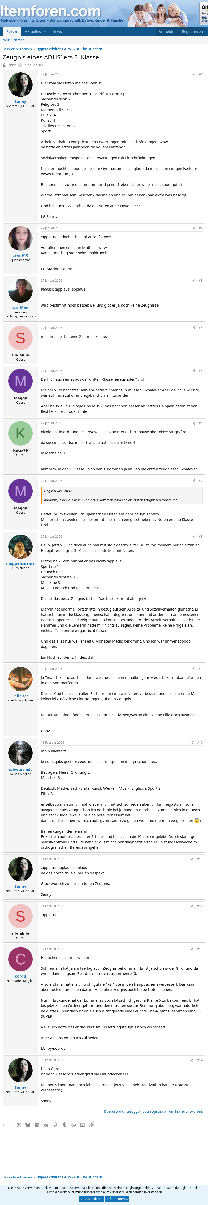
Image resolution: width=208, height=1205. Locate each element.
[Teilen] (193, 75)
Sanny (11, 65)
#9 (201, 669)
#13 (200, 949)
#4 (201, 328)
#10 (200, 742)
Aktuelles (33, 31)
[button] (44, 31)
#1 (201, 74)
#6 (201, 423)
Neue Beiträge (13, 40)
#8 (201, 536)
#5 (201, 371)
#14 (200, 1060)
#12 (200, 906)
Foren (11, 31)
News (57, 31)
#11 (200, 859)
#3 (201, 280)
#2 (201, 228)
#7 (201, 481)
